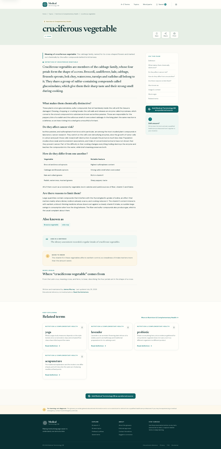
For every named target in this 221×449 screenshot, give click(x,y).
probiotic (143, 332)
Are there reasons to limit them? (159, 81)
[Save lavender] (128, 327)
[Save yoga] (82, 327)
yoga (48, 332)
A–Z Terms (125, 4)
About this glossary (125, 425)
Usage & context (154, 90)
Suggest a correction (125, 435)
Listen (49, 36)
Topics (136, 4)
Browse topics (96, 428)
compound (64, 114)
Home (44, 14)
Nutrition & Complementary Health (66, 14)
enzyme (112, 111)
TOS (168, 445)
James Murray (69, 289)
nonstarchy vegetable (70, 187)
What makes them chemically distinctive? (158, 66)
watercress (84, 76)
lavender (96, 332)
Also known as (153, 85)
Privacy (162, 445)
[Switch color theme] (176, 4)
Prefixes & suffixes (98, 431)
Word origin (152, 94)
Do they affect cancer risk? (158, 72)
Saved (162, 4)
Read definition (52, 346)
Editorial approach (125, 428)
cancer (55, 135)
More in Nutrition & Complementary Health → (159, 317)
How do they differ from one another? (161, 76)
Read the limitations (81, 292)
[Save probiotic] (174, 327)
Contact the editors (125, 431)
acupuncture (53, 361)
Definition (151, 61)
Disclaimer (175, 445)
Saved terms (96, 435)
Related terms (153, 99)
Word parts (147, 4)
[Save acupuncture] (82, 356)
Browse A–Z (96, 425)
